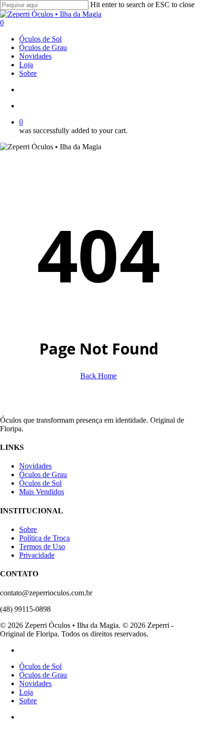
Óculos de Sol (40, 483)
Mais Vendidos (41, 492)
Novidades (35, 466)
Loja (26, 692)
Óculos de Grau (43, 474)
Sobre (28, 529)
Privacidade (37, 555)
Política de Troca (44, 538)
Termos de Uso (42, 546)
